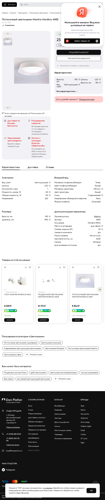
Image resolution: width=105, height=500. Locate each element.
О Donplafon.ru (36, 400)
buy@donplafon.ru (14, 451)
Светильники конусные (51, 343)
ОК (91, 490)
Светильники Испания (54, 348)
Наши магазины (13, 427)
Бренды (84, 400)
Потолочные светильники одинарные (20, 343)
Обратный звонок (12, 445)
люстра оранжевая (89, 372)
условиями (47, 488)
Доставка (33, 167)
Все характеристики (66, 91)
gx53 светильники (38, 372)
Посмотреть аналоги (79, 58)
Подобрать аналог (79, 52)
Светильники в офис (12, 354)
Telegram (10, 469)
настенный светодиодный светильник (33, 379)
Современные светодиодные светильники (22, 348)
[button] (100, 289)
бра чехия (8, 379)
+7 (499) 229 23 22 (13, 434)
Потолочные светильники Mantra (82, 348)
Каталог (11, 4)
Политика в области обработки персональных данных (22, 497)
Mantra (97, 216)
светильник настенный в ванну (63, 372)
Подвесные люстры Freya (15, 372)
